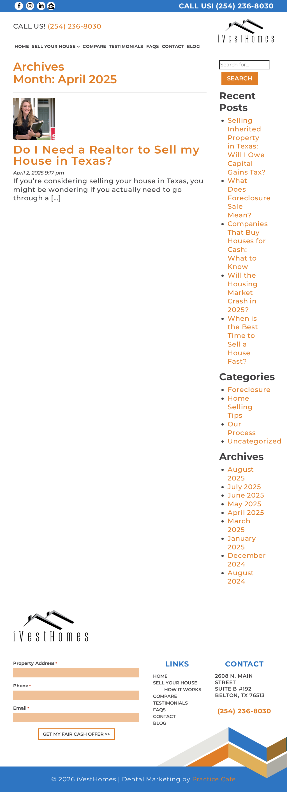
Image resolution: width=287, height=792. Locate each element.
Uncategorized (255, 441)
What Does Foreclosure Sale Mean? (249, 197)
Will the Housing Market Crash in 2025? (243, 292)
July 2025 (244, 487)
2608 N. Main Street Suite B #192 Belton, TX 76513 (240, 685)
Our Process (242, 428)
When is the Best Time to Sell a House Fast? (243, 340)
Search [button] (239, 78)
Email (21, 708)
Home (22, 46)
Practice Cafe (214, 779)
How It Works (182, 689)
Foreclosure (249, 389)
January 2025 (242, 542)
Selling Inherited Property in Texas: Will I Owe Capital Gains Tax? (247, 146)
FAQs (152, 46)
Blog (193, 46)
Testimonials (126, 46)
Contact (173, 46)
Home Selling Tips (240, 406)
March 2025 (239, 525)
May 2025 (244, 504)
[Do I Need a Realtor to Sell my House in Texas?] (34, 120)
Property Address (35, 663)
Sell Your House (54, 46)
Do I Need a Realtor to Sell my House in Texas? (106, 155)
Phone (22, 685)
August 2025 (241, 473)
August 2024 (241, 577)
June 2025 (246, 495)
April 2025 (246, 512)
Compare (94, 46)
